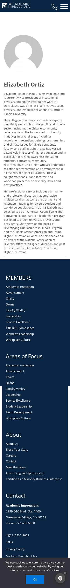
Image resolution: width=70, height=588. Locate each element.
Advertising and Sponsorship (25, 473)
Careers (11, 455)
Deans (10, 304)
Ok (35, 579)
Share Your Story (17, 449)
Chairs (10, 298)
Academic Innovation (20, 287)
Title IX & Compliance (20, 328)
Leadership (13, 316)
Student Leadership (19, 406)
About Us (12, 444)
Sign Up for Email (17, 535)
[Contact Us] (54, 7)
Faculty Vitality (15, 310)
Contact (11, 461)
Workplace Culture (18, 340)
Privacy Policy (15, 549)
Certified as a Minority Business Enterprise (34, 479)
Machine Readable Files (21, 556)
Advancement (15, 292)
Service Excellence (18, 322)
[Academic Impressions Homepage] (16, 5)
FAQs (9, 542)
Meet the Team (16, 467)
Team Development (19, 412)
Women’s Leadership (20, 334)
